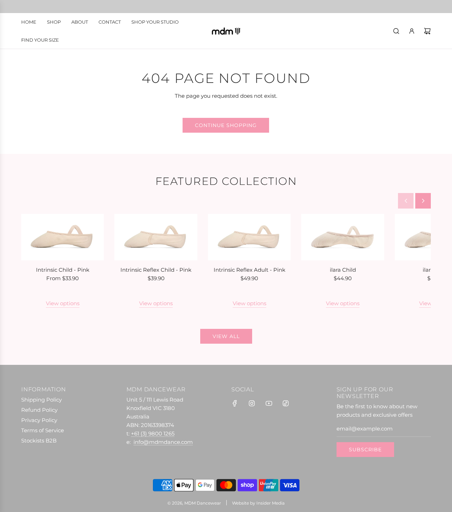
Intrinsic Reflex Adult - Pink (249, 269)
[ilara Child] (342, 237)
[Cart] (427, 31)
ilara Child (343, 269)
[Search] (396, 31)
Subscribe (365, 449)
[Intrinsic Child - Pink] (62, 237)
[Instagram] (252, 403)
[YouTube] (268, 403)
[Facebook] (235, 403)
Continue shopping (226, 125)
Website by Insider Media (258, 503)
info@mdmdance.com (163, 442)
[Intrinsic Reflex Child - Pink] (155, 237)
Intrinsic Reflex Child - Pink (155, 269)
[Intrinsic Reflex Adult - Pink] (249, 237)
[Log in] (412, 31)
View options (62, 303)
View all (226, 336)
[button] (406, 201)
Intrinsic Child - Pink (62, 269)
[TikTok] (285, 403)
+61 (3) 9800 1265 (152, 433)
